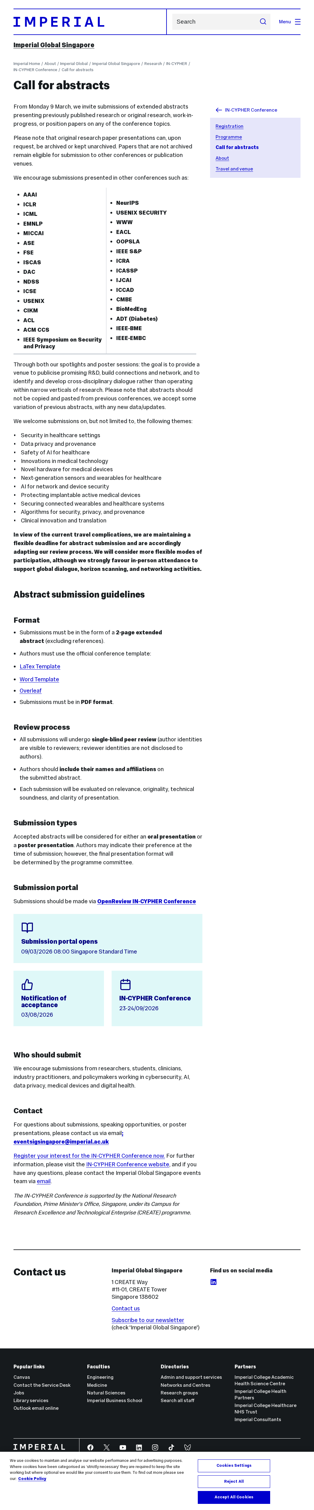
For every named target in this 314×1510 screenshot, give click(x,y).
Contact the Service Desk (42, 1385)
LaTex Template (40, 666)
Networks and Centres (185, 1385)
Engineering (100, 1377)
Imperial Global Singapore (53, 45)
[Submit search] (262, 22)
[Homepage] (90, 22)
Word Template (39, 679)
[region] (157, 1481)
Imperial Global (74, 63)
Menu (285, 22)
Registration (229, 126)
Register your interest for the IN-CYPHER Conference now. (89, 1155)
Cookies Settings (233, 1465)
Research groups (179, 1393)
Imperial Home (26, 63)
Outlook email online (36, 1408)
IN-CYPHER (176, 63)
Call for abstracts (78, 69)
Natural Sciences (106, 1393)
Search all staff (177, 1400)
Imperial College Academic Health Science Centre (264, 1380)
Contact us (126, 1308)
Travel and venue (234, 169)
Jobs (18, 1393)
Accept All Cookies (234, 1497)
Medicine (97, 1385)
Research (153, 63)
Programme (229, 137)
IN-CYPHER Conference (35, 69)
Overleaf (31, 690)
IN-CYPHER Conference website (127, 1164)
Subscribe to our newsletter (148, 1320)
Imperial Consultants (258, 1419)
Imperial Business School (114, 1400)
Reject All (234, 1481)
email (44, 1181)
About (50, 63)
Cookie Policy (32, 1478)
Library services (30, 1400)
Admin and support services (191, 1377)
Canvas (21, 1377)
